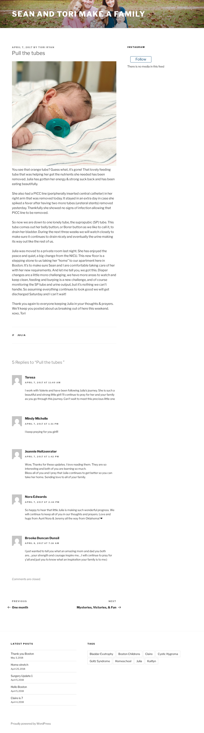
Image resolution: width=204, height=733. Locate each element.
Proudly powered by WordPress (31, 723)
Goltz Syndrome (100, 661)
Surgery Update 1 (22, 676)
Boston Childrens (129, 654)
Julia (22, 335)
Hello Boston (19, 686)
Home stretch (19, 664)
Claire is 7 (17, 698)
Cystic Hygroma (168, 654)
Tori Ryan (46, 47)
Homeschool (123, 661)
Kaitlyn (151, 661)
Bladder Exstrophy (101, 654)
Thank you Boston (22, 653)
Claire (149, 654)
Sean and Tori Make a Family (78, 14)
